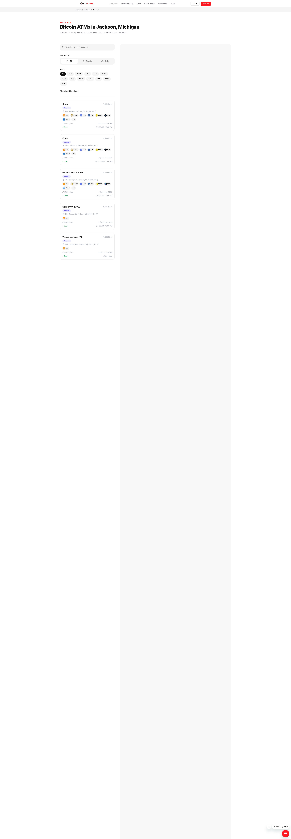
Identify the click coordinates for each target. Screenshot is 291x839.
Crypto (89, 61)
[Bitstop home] (87, 3)
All (71, 61)
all (63, 74)
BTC (70, 74)
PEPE (64, 79)
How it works (149, 3)
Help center (162, 3)
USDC (81, 79)
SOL (72, 79)
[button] (87, 115)
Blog (173, 3)
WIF (98, 79)
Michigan (87, 10)
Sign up (206, 4)
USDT (90, 79)
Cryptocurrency (127, 3)
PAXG (104, 74)
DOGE (79, 74)
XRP (63, 84)
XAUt (107, 79)
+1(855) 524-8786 (105, 123)
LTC (95, 74)
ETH (87, 74)
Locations (114, 3)
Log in (195, 4)
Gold (139, 3)
